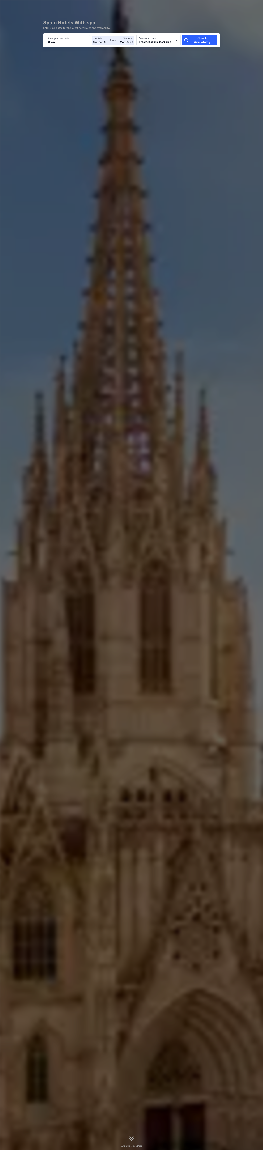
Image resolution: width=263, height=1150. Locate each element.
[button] (237, 5)
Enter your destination (59, 38)
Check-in (97, 38)
